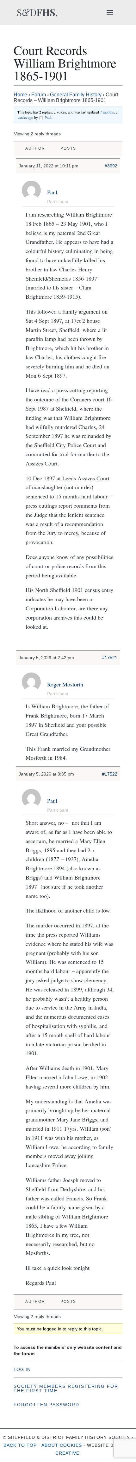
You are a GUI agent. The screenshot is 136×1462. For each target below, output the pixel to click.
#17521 (109, 657)
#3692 (111, 165)
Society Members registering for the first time (66, 1388)
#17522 (109, 773)
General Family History (76, 94)
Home (20, 94)
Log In (22, 1369)
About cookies (61, 1445)
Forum (38, 94)
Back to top (20, 1445)
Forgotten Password (46, 1404)
